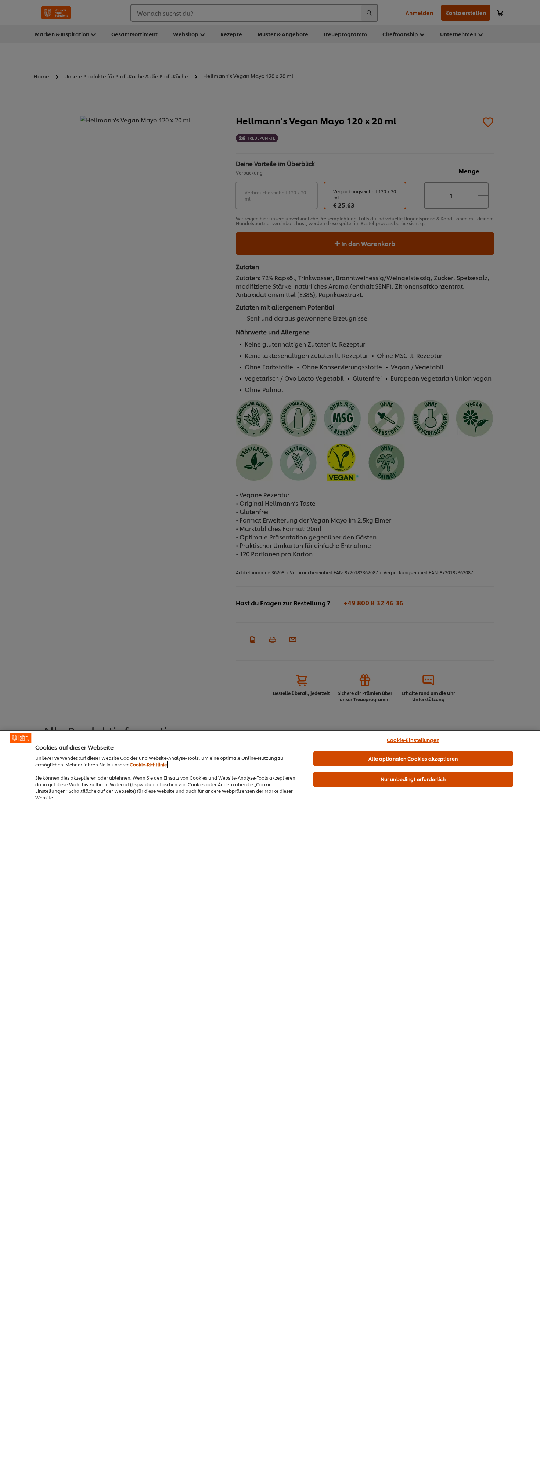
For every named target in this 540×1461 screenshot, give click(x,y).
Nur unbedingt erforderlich (413, 779)
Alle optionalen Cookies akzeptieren (413, 758)
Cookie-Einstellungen (413, 739)
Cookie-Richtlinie (148, 764)
